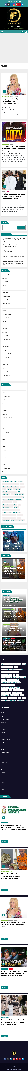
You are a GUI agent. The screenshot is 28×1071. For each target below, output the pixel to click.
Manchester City (20, 497)
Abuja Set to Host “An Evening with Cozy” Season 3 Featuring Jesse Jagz (13, 149)
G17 (12, 494)
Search (4, 222)
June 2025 (5, 325)
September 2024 (6, 353)
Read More (4, 841)
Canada (22, 484)
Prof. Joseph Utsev (7, 515)
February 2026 (6, 296)
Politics (4, 446)
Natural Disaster (6, 432)
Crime (3, 403)
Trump (14, 517)
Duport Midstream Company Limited (10, 486)
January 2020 (5, 379)
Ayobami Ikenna (16, 153)
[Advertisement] (14, 48)
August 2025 (5, 317)
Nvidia (19, 504)
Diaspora (4, 407)
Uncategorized (6, 468)
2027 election (6, 481)
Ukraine (18, 517)
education (4, 414)
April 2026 (5, 289)
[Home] (2, 32)
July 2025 (4, 321)
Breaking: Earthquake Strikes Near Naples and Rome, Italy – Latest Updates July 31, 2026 (12, 263)
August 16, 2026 (9, 648)
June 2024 (5, 364)
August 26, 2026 (8, 105)
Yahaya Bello (21, 520)
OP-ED (4, 439)
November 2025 (6, 307)
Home (7, 1069)
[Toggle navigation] (11, 32)
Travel (4, 464)
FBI (15, 491)
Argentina (20, 481)
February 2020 (6, 375)
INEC (4, 497)
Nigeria (14, 502)
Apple (15, 481)
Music (16, 96)
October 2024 (5, 350)
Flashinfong (14, 1066)
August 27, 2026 (9, 605)
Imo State (21, 494)
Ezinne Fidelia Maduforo (8, 491)
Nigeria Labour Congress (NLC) (10, 504)
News (7, 191)
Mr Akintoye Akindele (7, 502)
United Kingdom (6, 520)
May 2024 (4, 368)
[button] (20, 31)
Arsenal (4, 484)
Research (4, 450)
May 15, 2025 (7, 153)
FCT (19, 491)
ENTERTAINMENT (5, 96)
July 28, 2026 (9, 548)
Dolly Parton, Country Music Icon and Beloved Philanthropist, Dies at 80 (12, 101)
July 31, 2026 (6, 1026)
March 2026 (5, 292)
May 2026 (4, 285)
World (3, 472)
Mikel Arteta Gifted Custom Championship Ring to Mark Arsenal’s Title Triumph (11, 876)
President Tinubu (16, 512)
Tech (3, 461)
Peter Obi (16, 507)
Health (4, 421)
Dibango (16, 105)
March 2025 (5, 335)
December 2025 (6, 303)
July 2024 (4, 361)
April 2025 (5, 332)
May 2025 (4, 328)
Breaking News (6, 396)
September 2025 (6, 314)
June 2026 (5, 281)
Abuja (11, 481)
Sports (4, 457)
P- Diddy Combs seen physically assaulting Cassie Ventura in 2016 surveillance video (13, 196)
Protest (14, 515)
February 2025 (6, 339)
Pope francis (5, 509)
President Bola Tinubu (14, 509)
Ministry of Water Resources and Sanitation (12, 499)
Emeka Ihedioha (16, 489)
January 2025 (5, 343)
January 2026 (5, 299)
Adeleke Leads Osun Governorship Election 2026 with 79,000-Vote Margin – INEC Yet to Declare (13, 257)
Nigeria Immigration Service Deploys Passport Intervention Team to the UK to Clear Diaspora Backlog (13, 240)
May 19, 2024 (7, 201)
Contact (20, 1069)
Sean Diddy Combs (7, 517)
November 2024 (6, 346)
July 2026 (4, 278)
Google (16, 494)
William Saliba (14, 520)
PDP (12, 507)
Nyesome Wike (6, 507)
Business (4, 399)
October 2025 (5, 310)
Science (4, 453)
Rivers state (19, 515)
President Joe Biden (7, 512)
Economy (4, 410)
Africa (3, 389)
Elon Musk (9, 489)
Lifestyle (12, 96)
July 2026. (9, 497)
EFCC (4, 489)
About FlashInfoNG (13, 1069)
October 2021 (5, 371)
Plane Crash (5, 443)
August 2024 (5, 357)
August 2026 (5, 274)
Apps (3, 392)
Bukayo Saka (10, 484)
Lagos (14, 497)
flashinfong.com (6, 494)
